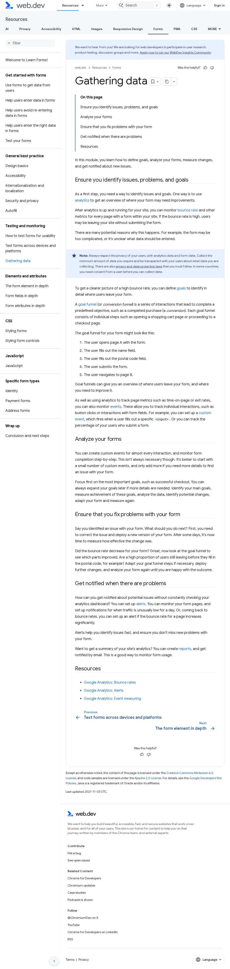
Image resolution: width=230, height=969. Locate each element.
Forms (158, 29)
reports (185, 649)
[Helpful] (205, 67)
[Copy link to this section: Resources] (105, 669)
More (100, 5)
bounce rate (188, 210)
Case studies (77, 893)
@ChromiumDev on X (83, 918)
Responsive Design (128, 29)
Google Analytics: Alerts (104, 690)
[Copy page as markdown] (167, 81)
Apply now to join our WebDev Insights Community (175, 52)
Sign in (219, 5)
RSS (70, 939)
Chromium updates (81, 885)
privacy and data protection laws (139, 266)
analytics (82, 200)
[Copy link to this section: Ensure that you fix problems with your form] (184, 514)
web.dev (80, 68)
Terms (70, 959)
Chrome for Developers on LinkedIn (93, 932)
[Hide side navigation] (54, 960)
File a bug (74, 853)
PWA (177, 29)
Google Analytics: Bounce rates (110, 682)
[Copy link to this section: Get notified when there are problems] (170, 584)
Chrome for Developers (84, 878)
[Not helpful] (212, 67)
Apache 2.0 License (148, 778)
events (115, 406)
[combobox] (139, 5)
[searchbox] (30, 43)
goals (181, 288)
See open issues (79, 860)
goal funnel (87, 304)
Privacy (25, 29)
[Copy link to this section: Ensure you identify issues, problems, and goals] (192, 180)
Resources (70, 5)
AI (7, 29)
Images (96, 29)
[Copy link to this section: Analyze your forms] (126, 439)
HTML (76, 29)
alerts (141, 604)
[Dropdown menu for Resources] (85, 5)
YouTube (74, 925)
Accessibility (51, 29)
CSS (194, 29)
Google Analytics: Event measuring (112, 698)
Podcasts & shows (80, 900)
